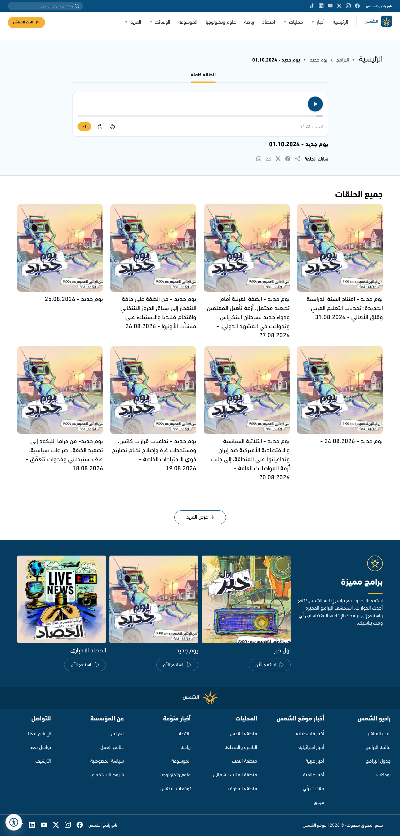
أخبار (321, 22)
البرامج (342, 60)
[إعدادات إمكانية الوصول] (14, 822)
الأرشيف (43, 761)
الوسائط (162, 22)
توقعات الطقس (175, 788)
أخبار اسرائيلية (311, 747)
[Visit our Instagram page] (348, 5)
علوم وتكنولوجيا (221, 22)
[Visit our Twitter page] (339, 5)
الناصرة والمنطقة (241, 747)
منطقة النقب (244, 761)
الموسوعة (188, 22)
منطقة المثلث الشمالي (235, 775)
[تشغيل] (315, 103)
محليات (296, 22)
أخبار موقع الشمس (300, 718)
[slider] (200, 116)
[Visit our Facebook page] (357, 5)
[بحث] (77, 6)
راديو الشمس (374, 718)
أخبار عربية (315, 761)
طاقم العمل (112, 747)
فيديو (318, 802)
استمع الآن (265, 664)
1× (84, 127)
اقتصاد (268, 22)
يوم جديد (318, 60)
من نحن (116, 733)
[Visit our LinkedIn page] (321, 5)
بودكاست (381, 775)
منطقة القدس (243, 733)
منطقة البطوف (242, 788)
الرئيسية (340, 22)
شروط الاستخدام (108, 775)
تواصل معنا (40, 747)
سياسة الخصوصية (107, 761)
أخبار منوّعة (177, 718)
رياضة (249, 22)
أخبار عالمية (313, 775)
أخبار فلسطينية (310, 733)
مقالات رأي (313, 788)
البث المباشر (23, 22)
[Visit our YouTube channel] (330, 5)
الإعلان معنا (39, 733)
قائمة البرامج (378, 747)
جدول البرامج (378, 761)
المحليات (246, 718)
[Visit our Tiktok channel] (312, 5)
